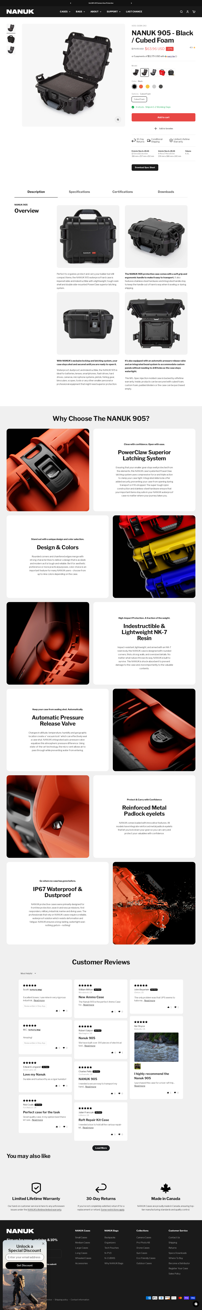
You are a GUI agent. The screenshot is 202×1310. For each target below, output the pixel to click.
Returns (173, 1248)
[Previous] (70, 3)
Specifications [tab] (79, 192)
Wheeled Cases (83, 1258)
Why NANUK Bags (113, 1263)
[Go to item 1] (11, 28)
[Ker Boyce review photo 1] (156, 1047)
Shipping (173, 1242)
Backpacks (109, 1237)
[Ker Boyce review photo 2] (137, 1066)
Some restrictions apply (112, 1209)
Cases (64, 11)
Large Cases (81, 1248)
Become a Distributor (179, 1263)
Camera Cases (143, 1237)
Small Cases (81, 1237)
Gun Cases (141, 1253)
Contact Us (174, 1237)
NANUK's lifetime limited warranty (44, 1209)
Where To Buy (176, 1258)
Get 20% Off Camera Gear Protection (101, 3)
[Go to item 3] (11, 50)
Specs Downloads (178, 1253)
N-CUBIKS (109, 1258)
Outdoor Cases (144, 1263)
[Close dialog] (43, 1243)
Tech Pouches (111, 1248)
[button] (163, 56)
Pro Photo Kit (143, 1242)
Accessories (81, 1263)
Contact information (80, 1299)
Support (112, 11)
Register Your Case (178, 1268)
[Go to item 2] (11, 39)
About (94, 11)
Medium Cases (82, 1242)
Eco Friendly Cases (145, 1258)
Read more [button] (39, 1000)
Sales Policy (174, 1273)
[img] (29, 985)
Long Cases (81, 1253)
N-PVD (108, 1253)
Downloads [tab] (166, 192)
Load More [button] (101, 1148)
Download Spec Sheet (145, 167)
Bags (79, 11)
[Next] (131, 3)
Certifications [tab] (122, 192)
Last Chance (134, 11)
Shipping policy (61, 1299)
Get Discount (25, 1265)
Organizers (110, 1242)
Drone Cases (143, 1248)
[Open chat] (196, 1304)
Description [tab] (36, 192)
